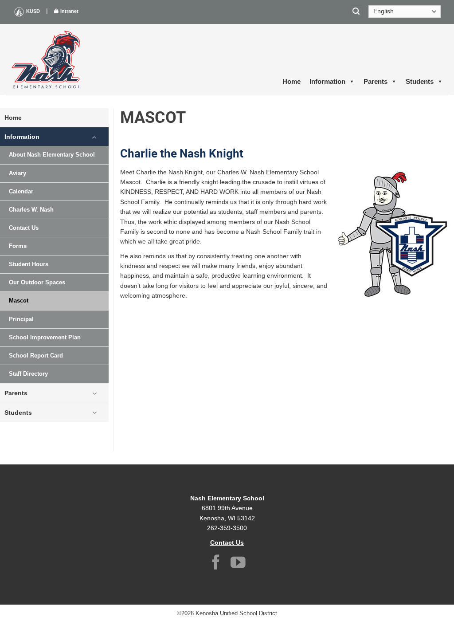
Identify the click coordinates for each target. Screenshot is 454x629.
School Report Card (36, 356)
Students (420, 81)
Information (327, 81)
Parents (375, 81)
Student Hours (28, 264)
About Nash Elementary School (52, 155)
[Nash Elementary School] (46, 59)
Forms (18, 246)
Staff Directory (28, 374)
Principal (21, 319)
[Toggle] (94, 137)
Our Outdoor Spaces (37, 282)
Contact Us (24, 228)
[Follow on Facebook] (215, 563)
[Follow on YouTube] (238, 563)
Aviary (17, 173)
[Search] (356, 11)
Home (291, 81)
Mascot (18, 301)
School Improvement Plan (45, 337)
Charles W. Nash (31, 210)
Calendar (21, 192)
